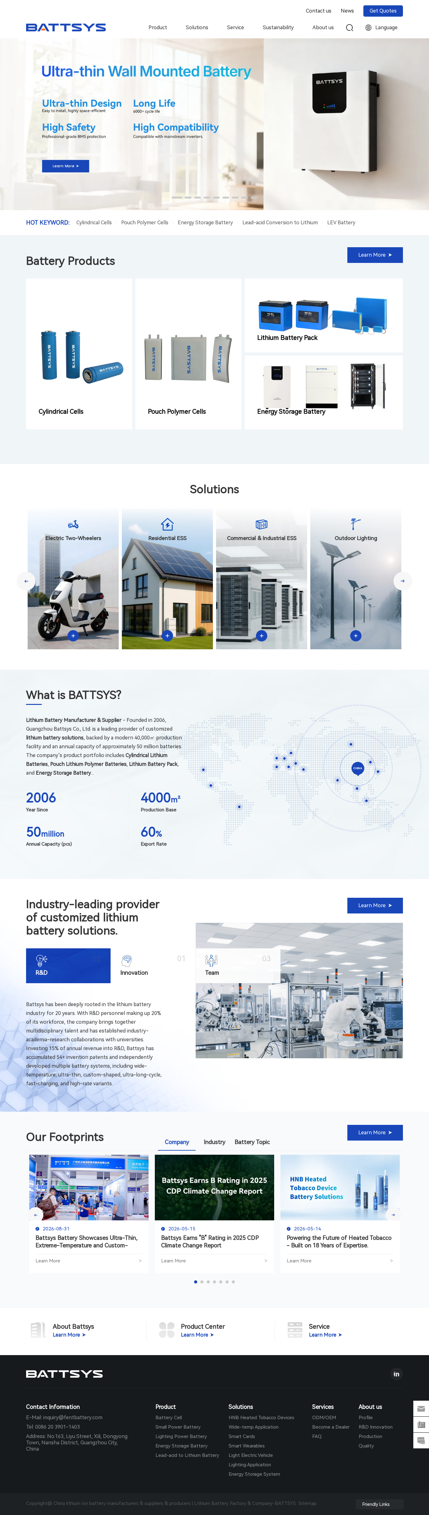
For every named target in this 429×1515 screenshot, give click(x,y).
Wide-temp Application (254, 1427)
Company (177, 1142)
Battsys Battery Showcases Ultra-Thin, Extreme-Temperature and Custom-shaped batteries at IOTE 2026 (86, 1241)
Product (158, 27)
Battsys (35, 1004)
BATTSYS (286, 1503)
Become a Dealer (331, 1427)
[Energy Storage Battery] (324, 392)
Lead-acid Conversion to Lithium (280, 223)
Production (370, 1436)
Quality (366, 1446)
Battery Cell (168, 1417)
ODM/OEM (324, 1417)
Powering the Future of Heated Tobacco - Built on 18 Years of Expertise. (339, 1241)
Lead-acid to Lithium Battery (187, 1455)
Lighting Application (250, 1465)
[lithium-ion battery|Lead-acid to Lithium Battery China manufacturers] (66, 29)
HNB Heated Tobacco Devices (261, 1417)
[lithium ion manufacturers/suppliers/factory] (120, 1374)
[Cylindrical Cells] (79, 354)
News (347, 11)
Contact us (318, 11)
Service (235, 27)
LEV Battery (341, 223)
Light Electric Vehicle (251, 1455)
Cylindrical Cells (94, 223)
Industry (214, 1142)
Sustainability (278, 27)
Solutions (197, 27)
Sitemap (307, 1503)
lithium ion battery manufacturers (102, 1503)
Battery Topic (252, 1142)
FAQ (317, 1436)
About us (323, 27)
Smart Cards (242, 1436)
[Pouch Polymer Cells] (188, 354)
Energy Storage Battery (205, 223)
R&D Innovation (376, 1427)
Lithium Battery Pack (287, 337)
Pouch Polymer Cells (144, 223)
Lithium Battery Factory (220, 1503)
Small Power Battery (178, 1427)
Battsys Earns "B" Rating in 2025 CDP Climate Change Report (210, 1241)
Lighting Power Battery (181, 1436)
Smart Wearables (247, 1446)
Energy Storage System (254, 1474)
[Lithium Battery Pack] (324, 315)
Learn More (47, 1261)
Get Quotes (383, 11)
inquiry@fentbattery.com (72, 1417)
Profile (366, 1417)
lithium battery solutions (82, 924)
